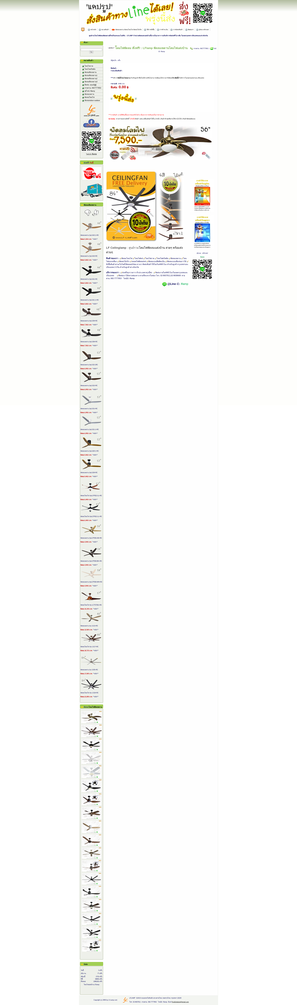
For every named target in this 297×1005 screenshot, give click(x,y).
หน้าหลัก (93, 29)
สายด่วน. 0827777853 (92, 88)
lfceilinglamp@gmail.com (180, 1002)
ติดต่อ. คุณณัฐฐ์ (90, 85)
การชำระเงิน (163, 29)
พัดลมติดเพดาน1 (90, 75)
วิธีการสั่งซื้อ (150, 29)
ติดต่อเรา (190, 29)
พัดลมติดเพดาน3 (90, 82)
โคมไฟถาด (88, 66)
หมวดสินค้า (105, 29)
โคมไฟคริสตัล (89, 69)
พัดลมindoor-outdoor (92, 100)
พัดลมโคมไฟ (89, 97)
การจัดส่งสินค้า (178, 29)
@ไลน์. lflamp (89, 91)
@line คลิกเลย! (203, 29)
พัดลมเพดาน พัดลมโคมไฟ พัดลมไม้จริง (128, 29)
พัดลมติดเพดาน (90, 72)
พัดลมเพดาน (89, 94)
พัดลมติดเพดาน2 (90, 78)
